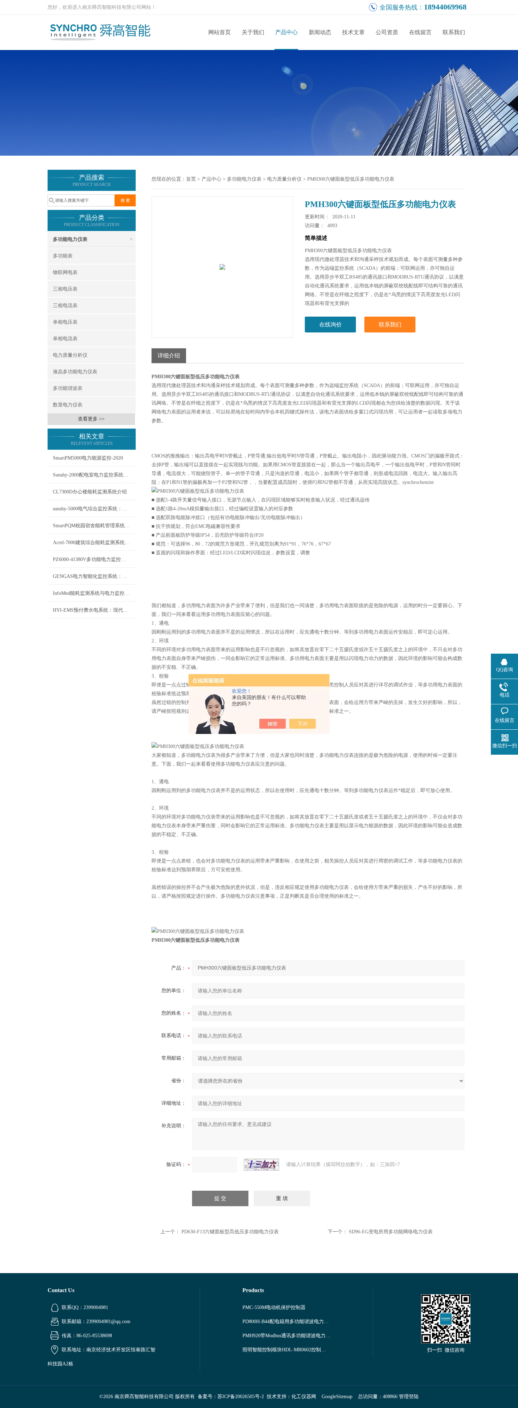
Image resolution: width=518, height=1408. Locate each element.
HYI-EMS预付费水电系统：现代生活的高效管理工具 (94, 610)
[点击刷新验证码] (261, 1165)
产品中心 (286, 32)
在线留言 (420, 32)
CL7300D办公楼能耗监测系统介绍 (90, 491)
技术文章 (353, 32)
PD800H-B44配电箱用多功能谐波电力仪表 (286, 1321)
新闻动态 (320, 32)
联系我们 (454, 32)
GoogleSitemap (337, 1396)
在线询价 (330, 325)
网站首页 (219, 32)
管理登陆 (409, 1396)
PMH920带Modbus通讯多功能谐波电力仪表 (286, 1335)
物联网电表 (65, 272)
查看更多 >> (91, 419)
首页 (191, 179)
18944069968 (445, 6)
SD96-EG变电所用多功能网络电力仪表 (391, 1231)
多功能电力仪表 (70, 239)
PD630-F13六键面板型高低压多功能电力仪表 (230, 1231)
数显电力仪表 (67, 404)
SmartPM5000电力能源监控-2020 (88, 458)
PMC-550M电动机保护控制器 (274, 1307)
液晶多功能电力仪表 (75, 371)
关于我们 (253, 32)
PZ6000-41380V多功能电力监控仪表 (92, 559)
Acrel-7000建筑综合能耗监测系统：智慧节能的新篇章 (94, 542)
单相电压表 (65, 322)
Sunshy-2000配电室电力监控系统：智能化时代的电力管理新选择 (94, 475)
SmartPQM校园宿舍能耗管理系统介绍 (94, 525)
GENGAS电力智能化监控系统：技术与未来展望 (94, 576)
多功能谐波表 (67, 388)
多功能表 (63, 255)
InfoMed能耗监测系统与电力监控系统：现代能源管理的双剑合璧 (94, 593)
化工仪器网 (303, 1396)
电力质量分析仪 (70, 355)
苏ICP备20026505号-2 (240, 1396)
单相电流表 (65, 338)
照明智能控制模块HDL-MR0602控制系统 (286, 1349)
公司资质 (387, 32)
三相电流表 (65, 305)
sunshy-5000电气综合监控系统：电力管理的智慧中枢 (94, 508)
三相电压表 (65, 289)
